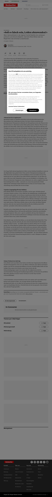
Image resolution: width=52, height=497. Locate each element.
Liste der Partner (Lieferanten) (16, 106)
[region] (26, 91)
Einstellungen (19, 110)
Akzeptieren (32, 110)
